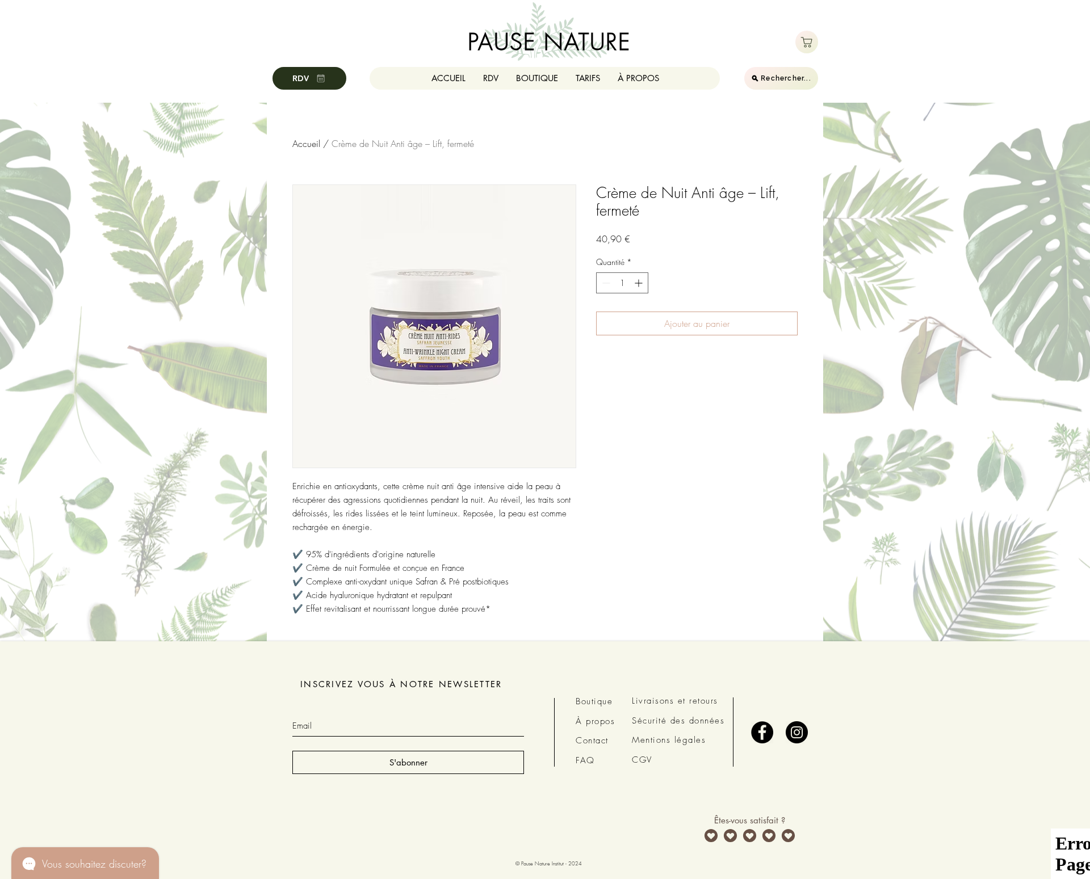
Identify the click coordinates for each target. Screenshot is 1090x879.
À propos (595, 721)
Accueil (306, 143)
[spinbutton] (622, 283)
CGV (642, 760)
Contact (592, 740)
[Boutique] (806, 42)
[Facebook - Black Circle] (762, 732)
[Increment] (639, 283)
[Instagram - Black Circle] (797, 732)
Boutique (594, 701)
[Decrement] (605, 283)
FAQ (585, 760)
